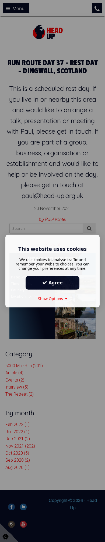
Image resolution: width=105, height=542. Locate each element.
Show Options (51, 298)
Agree (55, 282)
